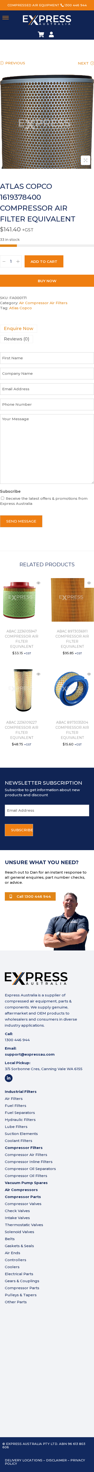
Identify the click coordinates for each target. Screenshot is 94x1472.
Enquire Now (18, 328)
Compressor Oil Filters (26, 1175)
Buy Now (47, 281)
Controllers (15, 1260)
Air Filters (14, 1098)
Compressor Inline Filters (29, 1161)
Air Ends (12, 1253)
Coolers (12, 1267)
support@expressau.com (30, 1054)
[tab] (47, 329)
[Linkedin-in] (9, 1078)
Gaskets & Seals (19, 1246)
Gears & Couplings (22, 1281)
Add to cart (44, 261)
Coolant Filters (18, 1140)
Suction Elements (21, 1133)
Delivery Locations (23, 1460)
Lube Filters (16, 1126)
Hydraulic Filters (20, 1119)
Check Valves (17, 1210)
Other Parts (16, 1302)
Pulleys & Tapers (21, 1295)
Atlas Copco (20, 308)
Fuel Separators (20, 1112)
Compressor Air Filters (26, 1154)
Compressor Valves (23, 1203)
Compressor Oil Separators (30, 1168)
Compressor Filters (24, 1147)
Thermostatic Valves (24, 1224)
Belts (10, 1238)
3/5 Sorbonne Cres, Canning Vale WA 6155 (43, 1069)
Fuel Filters (15, 1105)
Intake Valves (17, 1217)
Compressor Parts (22, 1288)
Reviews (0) (16, 339)
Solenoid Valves (19, 1231)
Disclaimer (56, 1460)
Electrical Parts (19, 1274)
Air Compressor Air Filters (43, 303)
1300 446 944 (76, 5)
